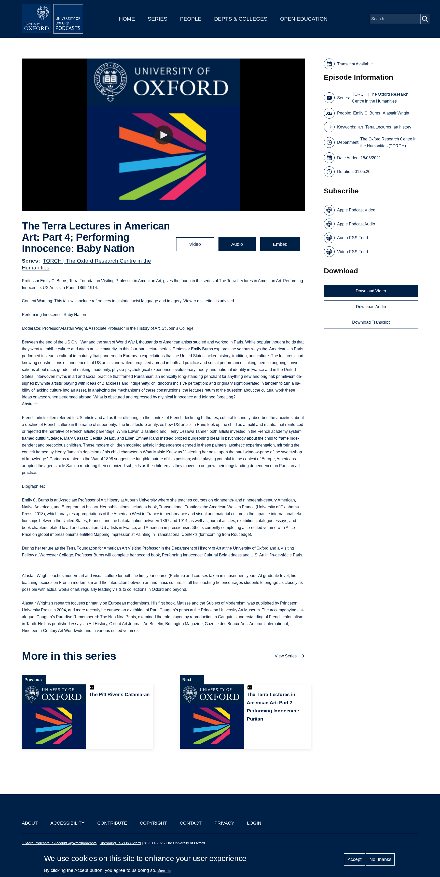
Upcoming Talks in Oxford (120, 843)
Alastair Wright (396, 113)
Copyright (153, 823)
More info (164, 871)
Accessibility (67, 823)
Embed (280, 244)
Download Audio (371, 307)
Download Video (371, 291)
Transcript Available (355, 64)
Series (157, 19)
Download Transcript (371, 322)
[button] (163, 135)
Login (254, 823)
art (360, 127)
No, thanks (380, 859)
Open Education (303, 19)
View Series (286, 656)
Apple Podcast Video (356, 210)
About (30, 823)
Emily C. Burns (366, 113)
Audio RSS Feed (352, 238)
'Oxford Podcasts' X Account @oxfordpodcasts (59, 843)
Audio (237, 244)
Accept (355, 859)
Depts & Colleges (240, 19)
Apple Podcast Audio (356, 224)
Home (127, 19)
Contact (191, 823)
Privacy (224, 823)
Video (195, 244)
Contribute (112, 823)
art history (402, 127)
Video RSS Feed (352, 252)
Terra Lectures (378, 127)
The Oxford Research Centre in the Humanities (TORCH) (388, 142)
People (190, 19)
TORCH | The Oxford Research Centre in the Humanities (380, 97)
